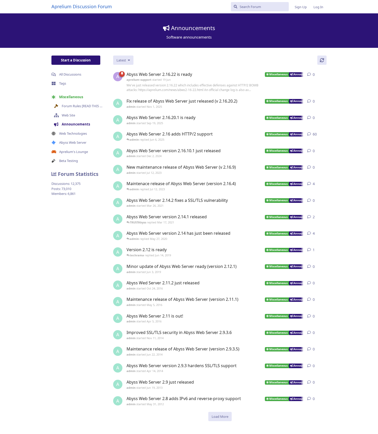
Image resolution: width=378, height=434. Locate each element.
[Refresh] (322, 60)
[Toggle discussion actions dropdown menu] (324, 74)
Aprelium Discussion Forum (81, 6)
